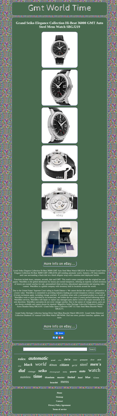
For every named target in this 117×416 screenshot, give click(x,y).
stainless (25, 377)
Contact (59, 401)
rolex (22, 359)
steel (83, 364)
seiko (42, 370)
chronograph (55, 372)
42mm (96, 377)
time (37, 376)
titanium (49, 377)
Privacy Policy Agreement (59, 405)
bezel (80, 377)
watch (94, 370)
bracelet (54, 382)
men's (95, 364)
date (67, 359)
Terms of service (59, 409)
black (28, 365)
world (40, 364)
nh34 (99, 360)
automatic (38, 358)
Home (59, 393)
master (61, 377)
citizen (64, 365)
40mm (53, 365)
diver (92, 360)
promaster (84, 360)
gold (74, 365)
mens (65, 381)
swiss (65, 372)
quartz (73, 371)
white (59, 360)
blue (87, 377)
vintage (32, 371)
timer (75, 360)
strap (19, 366)
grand (53, 360)
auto (82, 371)
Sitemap (59, 397)
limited (71, 377)
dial (22, 370)
